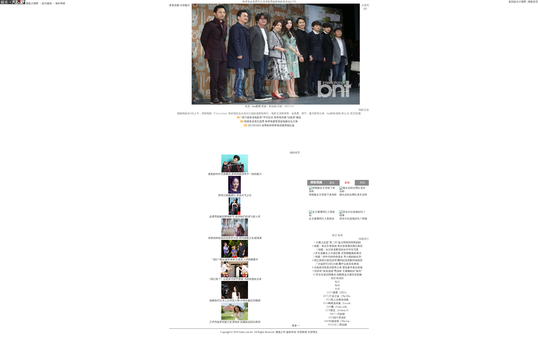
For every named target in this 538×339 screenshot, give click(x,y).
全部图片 (185, 5)
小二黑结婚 (340, 324)
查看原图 (174, 5)
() (365, 8)
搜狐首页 (533, 1)
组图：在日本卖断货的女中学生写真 (338, 249)
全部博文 (313, 332)
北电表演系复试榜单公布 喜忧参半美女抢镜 (338, 267)
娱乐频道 (47, 3)
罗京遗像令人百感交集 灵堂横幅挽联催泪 (338, 253)
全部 (337, 288)
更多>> (296, 325)
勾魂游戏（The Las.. (340, 321)
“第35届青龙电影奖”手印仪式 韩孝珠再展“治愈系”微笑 (271, 117)
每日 (337, 281)
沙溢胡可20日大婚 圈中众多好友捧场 (338, 263)
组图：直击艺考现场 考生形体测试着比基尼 (338, 246)
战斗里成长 (340, 317)
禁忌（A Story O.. (339, 310)
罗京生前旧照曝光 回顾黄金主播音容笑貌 (339, 274)
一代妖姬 (340, 313)
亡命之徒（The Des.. (340, 296)
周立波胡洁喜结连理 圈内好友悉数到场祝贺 (338, 260)
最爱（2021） (340, 292)
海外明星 (60, 3)
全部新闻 (302, 332)
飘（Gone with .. (340, 306)
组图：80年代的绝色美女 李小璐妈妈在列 (338, 256)
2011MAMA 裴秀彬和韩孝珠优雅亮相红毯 (271, 125)
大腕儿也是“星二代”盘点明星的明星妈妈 (338, 242)
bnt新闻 (256, 106)
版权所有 (291, 332)
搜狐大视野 (32, 3)
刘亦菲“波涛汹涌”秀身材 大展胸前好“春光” (338, 271)
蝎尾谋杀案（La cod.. (339, 303)
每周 (337, 285)
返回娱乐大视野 (517, 1)
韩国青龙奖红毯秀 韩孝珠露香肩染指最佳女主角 (271, 121)
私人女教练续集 (340, 299)
